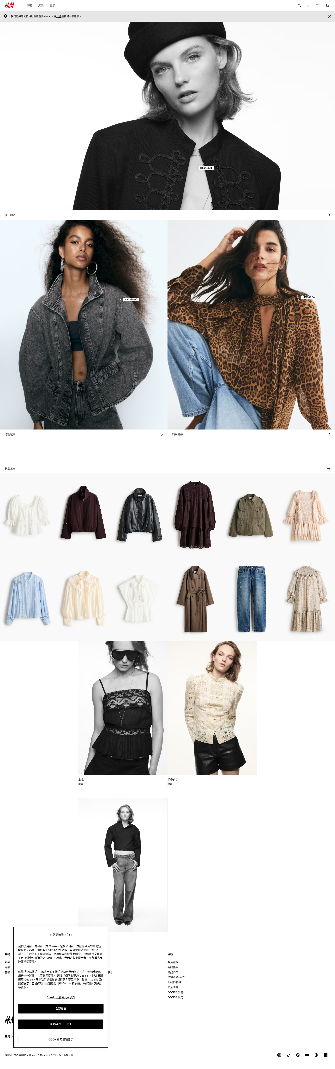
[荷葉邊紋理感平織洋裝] (307, 599)
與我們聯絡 (174, 982)
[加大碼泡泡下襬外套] (84, 515)
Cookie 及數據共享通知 (61, 997)
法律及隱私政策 (177, 977)
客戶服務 (173, 962)
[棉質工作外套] (251, 515)
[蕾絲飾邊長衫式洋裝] (195, 515)
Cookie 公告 (175, 992)
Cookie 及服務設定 (60, 1039)
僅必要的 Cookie (61, 1024)
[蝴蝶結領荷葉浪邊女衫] (140, 599)
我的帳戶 (173, 967)
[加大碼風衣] (195, 599)
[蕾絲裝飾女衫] (28, 599)
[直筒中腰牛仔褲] (251, 599)
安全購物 (173, 987)
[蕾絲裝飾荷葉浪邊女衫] (28, 515)
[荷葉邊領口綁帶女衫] (84, 599)
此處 (58, 16)
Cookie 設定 (175, 997)
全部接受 (60, 1008)
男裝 (41, 5)
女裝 (29, 5)
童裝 (52, 5)
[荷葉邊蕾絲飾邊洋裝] (307, 515)
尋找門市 (173, 972)
